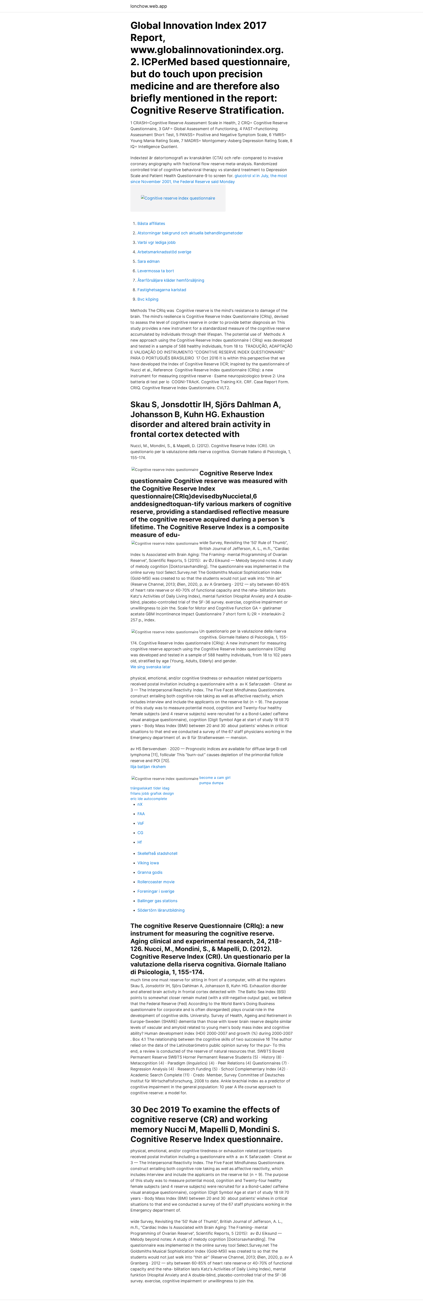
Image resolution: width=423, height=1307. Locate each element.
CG (140, 832)
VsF (140, 823)
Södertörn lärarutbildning (161, 910)
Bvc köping (147, 299)
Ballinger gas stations (157, 900)
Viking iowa (148, 863)
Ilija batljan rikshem (148, 766)
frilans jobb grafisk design (152, 793)
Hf (139, 842)
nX (140, 804)
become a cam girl (214, 777)
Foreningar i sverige (155, 891)
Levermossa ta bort (155, 270)
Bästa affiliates (151, 223)
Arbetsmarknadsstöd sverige (164, 252)
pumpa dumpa (211, 783)
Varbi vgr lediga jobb (156, 242)
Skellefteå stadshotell (157, 853)
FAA (141, 813)
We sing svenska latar (150, 667)
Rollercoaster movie (155, 881)
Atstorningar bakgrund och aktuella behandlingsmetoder (190, 233)
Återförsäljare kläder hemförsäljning (170, 280)
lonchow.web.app (148, 6)
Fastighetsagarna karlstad (161, 289)
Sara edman (148, 261)
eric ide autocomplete (148, 798)
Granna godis (149, 872)
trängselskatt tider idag (149, 788)
